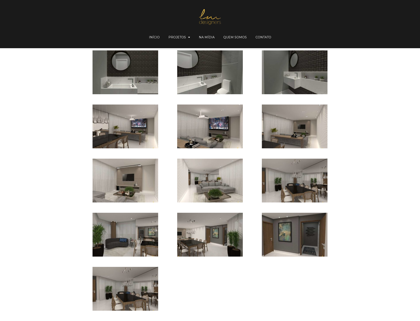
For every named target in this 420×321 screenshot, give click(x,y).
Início (154, 37)
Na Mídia (207, 37)
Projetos (177, 37)
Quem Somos (235, 37)
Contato (263, 37)
